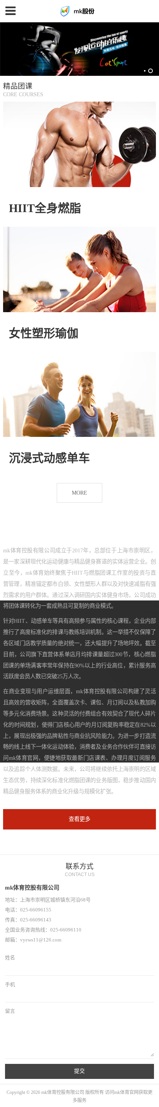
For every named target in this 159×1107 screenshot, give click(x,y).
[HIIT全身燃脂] (79, 144)
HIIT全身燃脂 (45, 208)
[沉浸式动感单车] (79, 394)
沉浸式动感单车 (49, 457)
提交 (79, 1071)
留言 (10, 1011)
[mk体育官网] (79, 11)
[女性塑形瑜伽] (79, 269)
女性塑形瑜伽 (43, 333)
